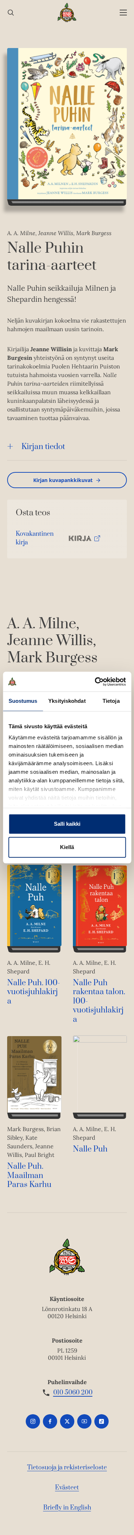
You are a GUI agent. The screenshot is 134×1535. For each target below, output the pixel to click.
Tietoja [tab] (111, 701)
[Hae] (11, 12)
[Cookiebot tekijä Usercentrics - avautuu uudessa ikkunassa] (95, 681)
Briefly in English (67, 1508)
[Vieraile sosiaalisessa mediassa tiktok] (101, 1421)
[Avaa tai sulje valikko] (123, 12)
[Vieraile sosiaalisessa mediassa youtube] (84, 1421)
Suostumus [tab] (23, 701)
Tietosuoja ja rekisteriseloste (67, 1468)
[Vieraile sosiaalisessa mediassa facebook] (50, 1421)
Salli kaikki (67, 824)
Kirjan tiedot (43, 447)
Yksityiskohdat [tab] (66, 701)
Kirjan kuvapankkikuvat (63, 480)
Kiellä (67, 847)
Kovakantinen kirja (35, 540)
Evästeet (67, 1488)
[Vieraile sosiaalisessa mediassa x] (67, 1421)
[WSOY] (67, 12)
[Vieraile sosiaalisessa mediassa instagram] (33, 1421)
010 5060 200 (73, 1393)
